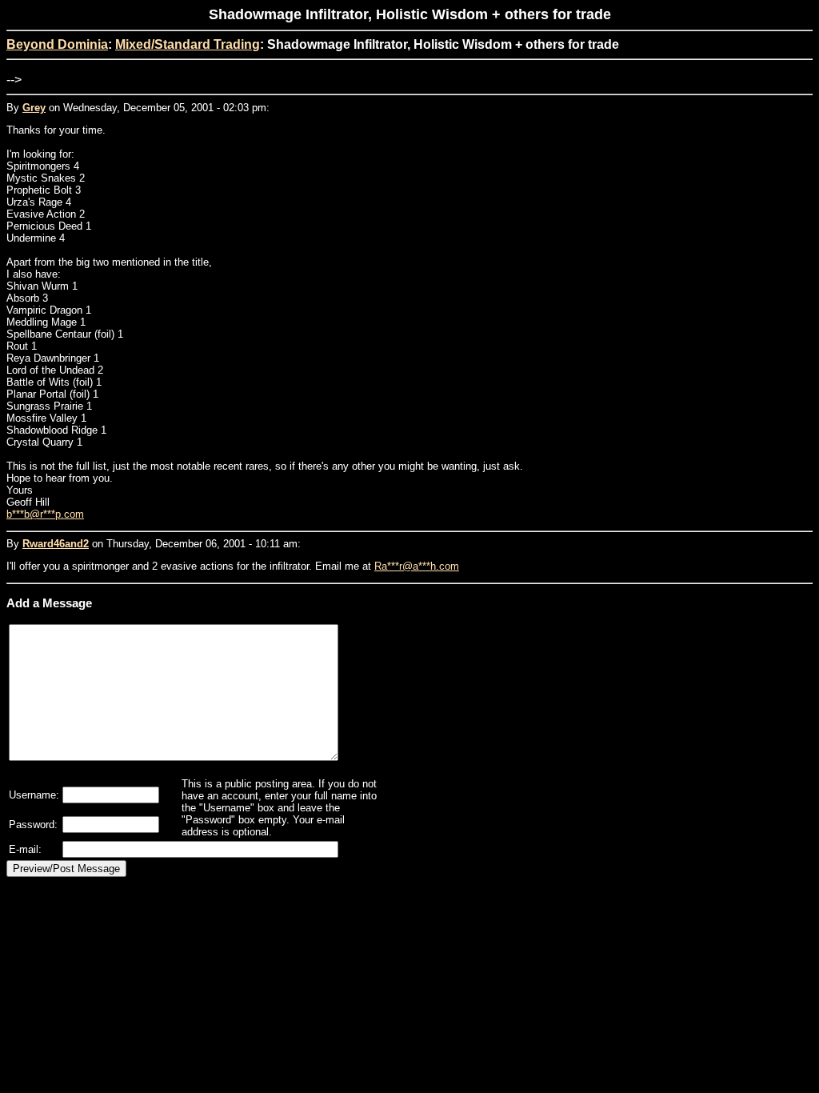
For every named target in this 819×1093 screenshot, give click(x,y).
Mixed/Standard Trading (187, 44)
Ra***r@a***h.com (416, 566)
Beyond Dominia (57, 44)
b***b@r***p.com (45, 514)
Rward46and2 (55, 544)
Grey (34, 108)
